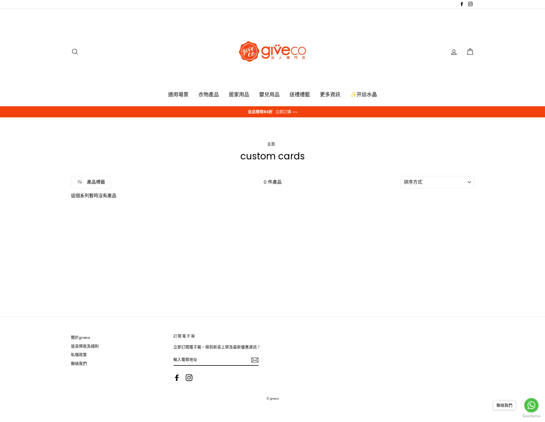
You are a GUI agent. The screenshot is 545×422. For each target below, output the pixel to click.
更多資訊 (330, 94)
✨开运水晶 (363, 94)
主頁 (271, 144)
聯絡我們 (79, 363)
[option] (272, 112)
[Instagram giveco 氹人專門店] (189, 377)
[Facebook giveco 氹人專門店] (176, 377)
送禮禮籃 (300, 94)
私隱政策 (79, 354)
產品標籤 (95, 182)
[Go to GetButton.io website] (531, 416)
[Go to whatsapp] (531, 405)
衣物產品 (208, 94)
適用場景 (178, 94)
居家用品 (239, 94)
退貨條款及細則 (85, 346)
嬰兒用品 (269, 94)
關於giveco (80, 337)
